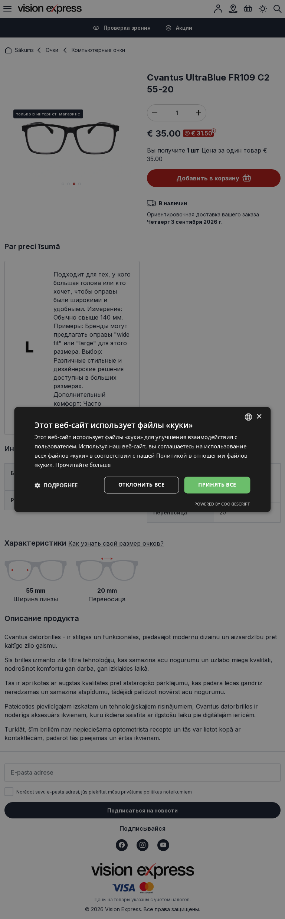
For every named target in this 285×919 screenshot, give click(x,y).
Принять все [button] (217, 484)
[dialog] (142, 459)
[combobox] (248, 417)
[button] (56, 485)
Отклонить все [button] (141, 484)
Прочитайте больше (83, 464)
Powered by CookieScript (222, 504)
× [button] (259, 416)
